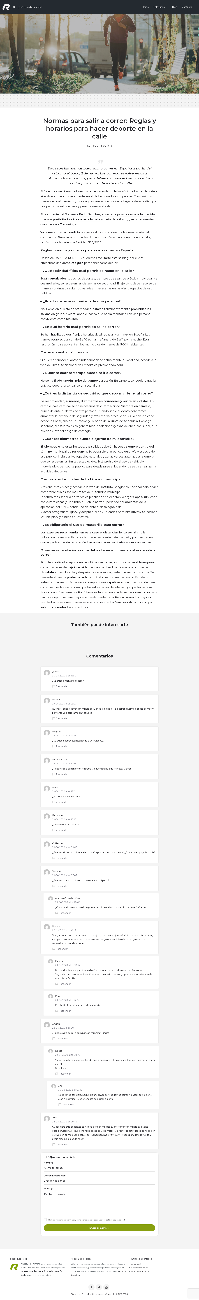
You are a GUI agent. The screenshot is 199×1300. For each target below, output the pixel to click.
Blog (174, 7)
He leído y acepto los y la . (86, 1220)
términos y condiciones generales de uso (84, 1220)
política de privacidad (115, 1220)
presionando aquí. (110, 365)
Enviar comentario (99, 1228)
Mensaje (48, 1188)
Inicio (146, 7)
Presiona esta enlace (54, 487)
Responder (62, 686)
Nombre (48, 1162)
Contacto (187, 7)
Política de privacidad (140, 1271)
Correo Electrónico (55, 1175)
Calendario (159, 7)
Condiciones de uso (139, 1267)
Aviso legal (136, 1264)
